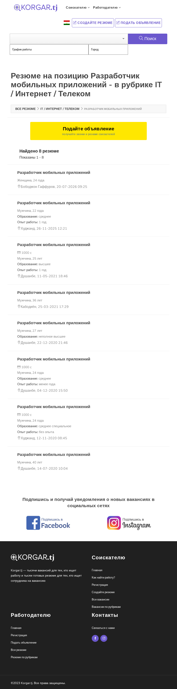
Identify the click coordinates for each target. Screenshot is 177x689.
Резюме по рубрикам (24, 657)
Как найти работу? (103, 578)
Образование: (34, 216)
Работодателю (106, 7)
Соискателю (77, 7)
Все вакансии (100, 600)
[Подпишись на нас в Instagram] (95, 638)
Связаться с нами (103, 628)
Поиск (150, 39)
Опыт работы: (31, 222)
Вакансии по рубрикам (106, 607)
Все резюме (25, 109)
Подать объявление (140, 23)
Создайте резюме (95, 23)
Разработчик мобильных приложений (53, 172)
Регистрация (100, 585)
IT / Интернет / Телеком (59, 109)
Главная (97, 570)
